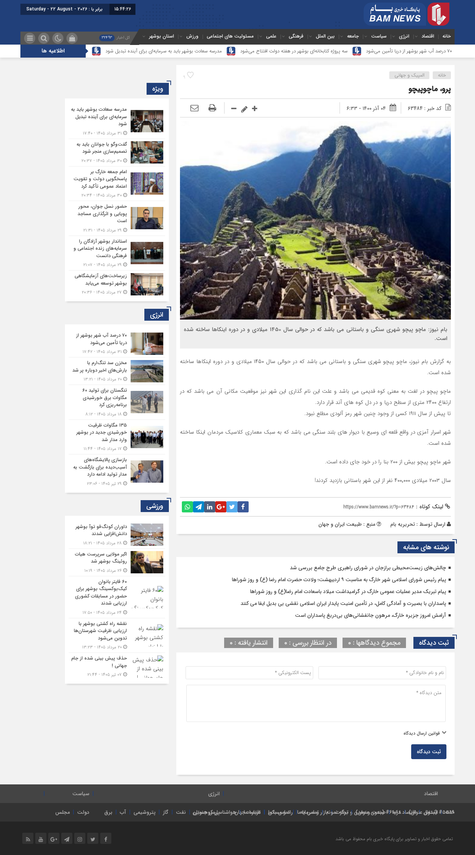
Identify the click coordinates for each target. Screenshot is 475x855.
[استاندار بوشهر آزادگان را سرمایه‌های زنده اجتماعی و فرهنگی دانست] (117, 253)
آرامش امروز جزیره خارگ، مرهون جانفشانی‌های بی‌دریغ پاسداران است (370, 615)
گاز (165, 812)
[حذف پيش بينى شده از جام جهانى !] (117, 665)
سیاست (379, 36)
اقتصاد (428, 36)
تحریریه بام (402, 524)
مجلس (62, 812)
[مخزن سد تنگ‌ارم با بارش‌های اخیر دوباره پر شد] (117, 371)
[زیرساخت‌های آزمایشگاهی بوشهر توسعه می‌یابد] (117, 283)
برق (108, 812)
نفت (181, 812)
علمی (271, 36)
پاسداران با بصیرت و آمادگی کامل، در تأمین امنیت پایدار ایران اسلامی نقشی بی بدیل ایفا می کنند (343, 603)
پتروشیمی (144, 812)
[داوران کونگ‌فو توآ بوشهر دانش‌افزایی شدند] (117, 534)
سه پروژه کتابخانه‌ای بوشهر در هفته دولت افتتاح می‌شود (294, 51)
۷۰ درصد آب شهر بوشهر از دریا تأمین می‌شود (409, 51)
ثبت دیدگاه (429, 752)
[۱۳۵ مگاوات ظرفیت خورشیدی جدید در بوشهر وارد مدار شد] (117, 437)
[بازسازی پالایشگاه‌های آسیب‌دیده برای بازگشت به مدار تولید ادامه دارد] (117, 470)
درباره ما (252, 812)
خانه (446, 36)
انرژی (404, 36)
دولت (83, 812)
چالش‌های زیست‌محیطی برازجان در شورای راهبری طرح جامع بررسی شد (368, 568)
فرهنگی (296, 36)
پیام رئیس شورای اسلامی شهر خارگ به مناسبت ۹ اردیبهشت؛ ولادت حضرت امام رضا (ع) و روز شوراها (339, 580)
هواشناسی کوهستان (214, 812)
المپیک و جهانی (409, 75)
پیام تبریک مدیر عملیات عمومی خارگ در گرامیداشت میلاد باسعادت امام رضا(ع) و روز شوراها (348, 591)
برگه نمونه (337, 812)
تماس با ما (308, 812)
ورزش (192, 36)
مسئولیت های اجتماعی (230, 36)
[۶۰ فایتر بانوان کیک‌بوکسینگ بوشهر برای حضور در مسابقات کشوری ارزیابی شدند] (117, 597)
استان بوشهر (161, 36)
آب (123, 812)
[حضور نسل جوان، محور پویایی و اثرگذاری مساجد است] (117, 218)
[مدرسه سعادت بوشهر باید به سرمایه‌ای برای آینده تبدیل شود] (117, 121)
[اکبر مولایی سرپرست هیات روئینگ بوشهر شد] (117, 562)
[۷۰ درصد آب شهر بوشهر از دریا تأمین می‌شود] (117, 343)
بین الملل (325, 36)
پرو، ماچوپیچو (430, 89)
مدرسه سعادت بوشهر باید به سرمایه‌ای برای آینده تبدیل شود (163, 51)
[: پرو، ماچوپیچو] (194, 108)
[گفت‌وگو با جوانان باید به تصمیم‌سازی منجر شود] (117, 152)
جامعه (353, 36)
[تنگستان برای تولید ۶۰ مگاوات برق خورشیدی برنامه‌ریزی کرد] (117, 402)
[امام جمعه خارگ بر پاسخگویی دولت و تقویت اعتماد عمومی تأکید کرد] (117, 183)
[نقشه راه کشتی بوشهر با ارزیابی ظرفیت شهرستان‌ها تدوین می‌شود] (117, 635)
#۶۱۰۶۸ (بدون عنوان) (378, 812)
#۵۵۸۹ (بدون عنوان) (432, 812)
